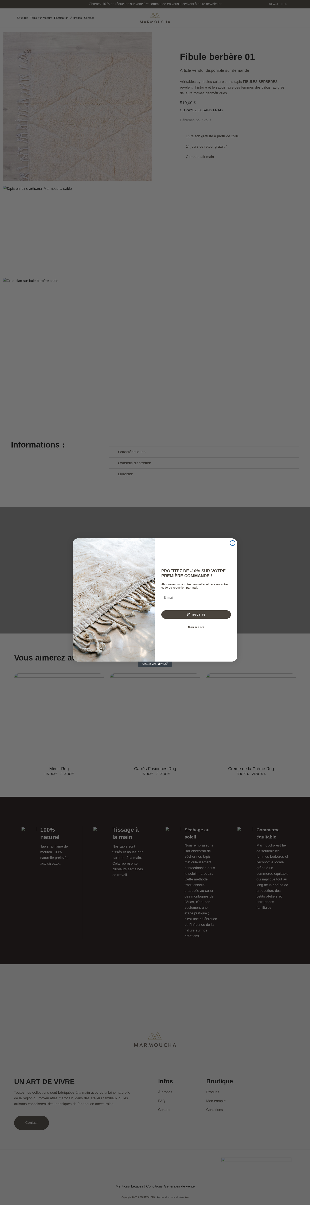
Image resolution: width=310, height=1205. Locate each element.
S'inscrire (196, 614)
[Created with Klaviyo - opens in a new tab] (155, 664)
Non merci (196, 627)
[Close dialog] (232, 543)
